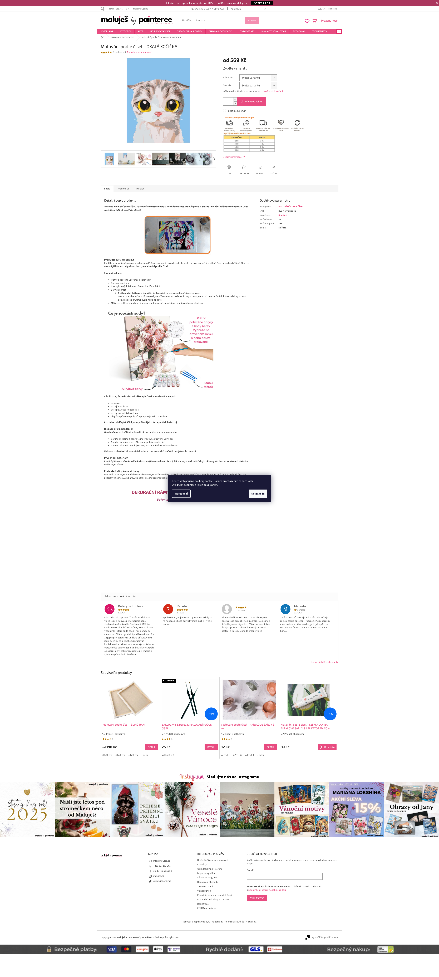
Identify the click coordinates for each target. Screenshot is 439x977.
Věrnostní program (207, 877)
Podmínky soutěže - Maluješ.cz (241, 922)
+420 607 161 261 (162, 866)
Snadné (282, 215)
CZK (320, 9)
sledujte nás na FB (162, 871)
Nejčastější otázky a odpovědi (207, 9)
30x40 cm (107, 755)
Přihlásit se (256, 898)
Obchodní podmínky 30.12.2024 (213, 899)
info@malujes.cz (161, 861)
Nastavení (181, 494)
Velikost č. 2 (168, 755)
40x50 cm (120, 755)
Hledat (252, 20)
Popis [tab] (107, 188)
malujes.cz (158, 876)
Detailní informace (232, 157)
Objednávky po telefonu (209, 869)
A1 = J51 (225, 755)
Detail (151, 747)
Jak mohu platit (205, 886)
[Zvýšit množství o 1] (235, 99)
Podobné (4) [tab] (123, 188)
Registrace (203, 904)
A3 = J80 (249, 755)
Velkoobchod (204, 891)
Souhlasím (258, 494)
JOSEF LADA (262, 3)
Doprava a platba (206, 873)
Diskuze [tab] (140, 188)
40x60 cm (133, 755)
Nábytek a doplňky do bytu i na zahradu (203, 922)
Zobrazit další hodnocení (324, 662)
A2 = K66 (237, 755)
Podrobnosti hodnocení (139, 52)
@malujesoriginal (162, 881)
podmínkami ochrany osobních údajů (267, 890)
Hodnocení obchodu (207, 882)
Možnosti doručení (273, 91)
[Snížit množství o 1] (235, 103)
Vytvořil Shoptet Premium (325, 937)
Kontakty (236, 9)
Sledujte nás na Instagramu (232, 777)
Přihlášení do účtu (206, 908)
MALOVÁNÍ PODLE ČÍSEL (291, 206)
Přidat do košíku (254, 101)
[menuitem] (107, 31)
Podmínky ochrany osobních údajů (214, 895)
